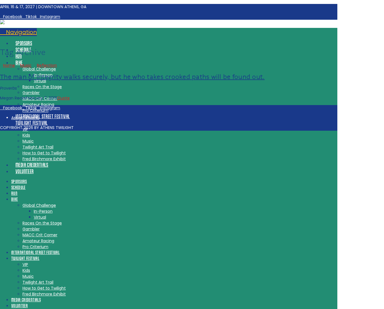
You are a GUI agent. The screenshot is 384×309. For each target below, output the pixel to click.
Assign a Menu (25, 118)
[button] (18, 32)
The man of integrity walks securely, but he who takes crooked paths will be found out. (132, 77)
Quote (63, 98)
